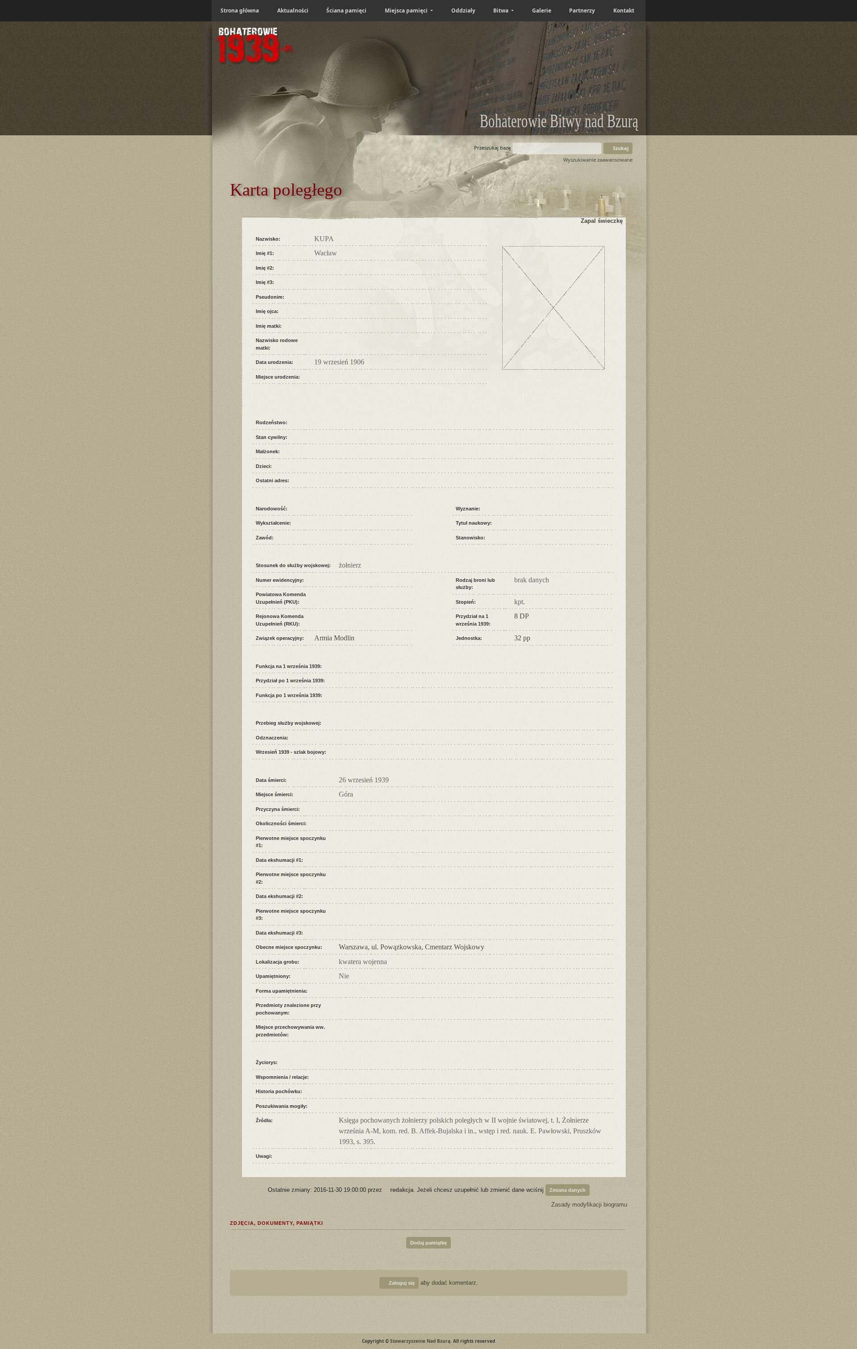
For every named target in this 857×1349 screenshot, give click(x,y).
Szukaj (620, 148)
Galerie (541, 10)
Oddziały (463, 10)
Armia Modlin (334, 638)
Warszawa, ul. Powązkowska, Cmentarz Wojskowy (411, 947)
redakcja (401, 1189)
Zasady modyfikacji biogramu (588, 1204)
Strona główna (239, 10)
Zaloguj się (401, 1283)
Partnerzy (582, 10)
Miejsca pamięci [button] (407, 10)
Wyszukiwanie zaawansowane (597, 159)
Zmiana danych (567, 1190)
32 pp (522, 638)
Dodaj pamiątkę (428, 1242)
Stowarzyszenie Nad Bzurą (420, 1341)
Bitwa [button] (501, 10)
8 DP (521, 616)
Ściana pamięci (346, 10)
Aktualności (292, 10)
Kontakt (623, 10)
